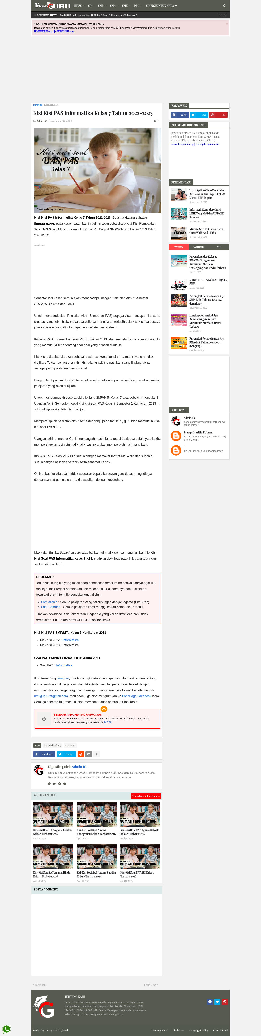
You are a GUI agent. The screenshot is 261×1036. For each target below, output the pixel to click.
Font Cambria (50, 607)
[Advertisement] (130, 73)
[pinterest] (59, 784)
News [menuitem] (78, 5)
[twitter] (54, 784)
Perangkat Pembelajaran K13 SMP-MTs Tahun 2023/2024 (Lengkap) (206, 299)
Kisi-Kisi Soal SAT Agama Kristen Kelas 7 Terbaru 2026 (52, 832)
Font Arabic (49, 602)
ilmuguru (63, 678)
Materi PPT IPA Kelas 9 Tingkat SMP (207, 281)
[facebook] (49, 784)
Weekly (178, 246)
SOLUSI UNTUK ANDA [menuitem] (160, 5)
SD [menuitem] (90, 5)
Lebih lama (150, 984)
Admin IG (79, 766)
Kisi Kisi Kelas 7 (51, 104)
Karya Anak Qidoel (57, 1030)
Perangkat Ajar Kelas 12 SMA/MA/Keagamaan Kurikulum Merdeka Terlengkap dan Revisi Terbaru (207, 262)
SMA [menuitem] (113, 5)
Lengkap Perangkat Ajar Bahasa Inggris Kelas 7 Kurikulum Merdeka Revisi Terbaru (205, 321)
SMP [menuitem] (101, 5)
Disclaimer (178, 1030)
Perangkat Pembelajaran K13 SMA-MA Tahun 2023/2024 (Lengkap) (206, 342)
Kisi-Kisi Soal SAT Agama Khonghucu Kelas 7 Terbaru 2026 (96, 832)
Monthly (198, 246)
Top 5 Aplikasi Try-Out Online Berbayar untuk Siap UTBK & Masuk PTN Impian (207, 194)
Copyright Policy (198, 1030)
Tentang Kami (160, 1030)
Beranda (37, 104)
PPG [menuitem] (136, 5)
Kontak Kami (220, 1030)
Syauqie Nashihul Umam (198, 432)
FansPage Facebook (136, 696)
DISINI (108, 722)
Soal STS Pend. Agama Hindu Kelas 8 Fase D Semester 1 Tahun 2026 (98, 15)
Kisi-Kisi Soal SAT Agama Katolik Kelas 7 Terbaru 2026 (139, 832)
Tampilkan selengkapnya (146, 795)
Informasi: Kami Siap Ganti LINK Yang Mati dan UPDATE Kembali (206, 213)
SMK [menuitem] (125, 5)
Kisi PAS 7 (70, 745)
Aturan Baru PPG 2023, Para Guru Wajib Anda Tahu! (206, 231)
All (219, 246)
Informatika (70, 640)
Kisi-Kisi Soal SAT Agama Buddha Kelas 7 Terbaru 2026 (96, 874)
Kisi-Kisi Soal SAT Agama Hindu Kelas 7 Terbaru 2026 (51, 874)
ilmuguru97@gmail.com (51, 696)
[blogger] (64, 784)
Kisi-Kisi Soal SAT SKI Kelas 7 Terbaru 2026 (137, 874)
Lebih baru (40, 984)
